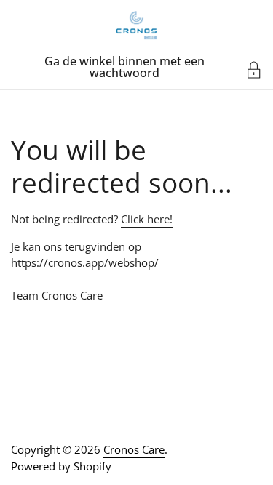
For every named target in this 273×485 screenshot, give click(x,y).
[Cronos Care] (136, 25)
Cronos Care (134, 449)
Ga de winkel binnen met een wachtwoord (124, 67)
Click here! (147, 219)
